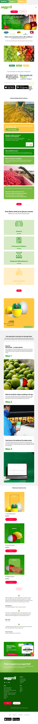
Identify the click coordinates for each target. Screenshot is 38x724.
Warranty (21, 689)
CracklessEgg (22, 681)
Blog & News (6, 696)
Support (21, 687)
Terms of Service (27, 714)
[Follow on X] (7, 682)
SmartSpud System (23, 679)
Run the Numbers (11, 654)
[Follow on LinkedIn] (5, 682)
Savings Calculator (6, 691)
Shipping (21, 690)
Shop (14, 11)
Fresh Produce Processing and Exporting (10, 690)
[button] (11, 519)
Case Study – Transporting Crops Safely (10, 693)
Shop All (19, 589)
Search (10, 714)
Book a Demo (23, 11)
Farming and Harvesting (7, 689)
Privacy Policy (15, 714)
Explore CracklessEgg (12, 129)
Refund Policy (21, 714)
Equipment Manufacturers (7, 687)
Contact (5, 698)
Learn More (19, 233)
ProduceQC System (23, 680)
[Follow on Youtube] (9, 682)
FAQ (20, 691)
